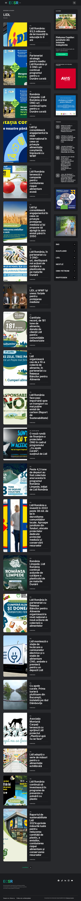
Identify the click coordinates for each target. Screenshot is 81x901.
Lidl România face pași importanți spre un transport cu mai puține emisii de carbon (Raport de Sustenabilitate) (39, 406)
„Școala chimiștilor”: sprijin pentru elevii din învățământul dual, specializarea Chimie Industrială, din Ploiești (68, 149)
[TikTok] (62, 880)
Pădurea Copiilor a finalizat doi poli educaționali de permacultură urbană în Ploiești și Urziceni (68, 128)
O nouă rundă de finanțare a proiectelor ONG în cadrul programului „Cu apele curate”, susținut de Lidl (38, 443)
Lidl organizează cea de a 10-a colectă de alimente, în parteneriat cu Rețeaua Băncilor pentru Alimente (39, 368)
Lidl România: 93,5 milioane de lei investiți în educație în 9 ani (39, 34)
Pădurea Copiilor (70, 898)
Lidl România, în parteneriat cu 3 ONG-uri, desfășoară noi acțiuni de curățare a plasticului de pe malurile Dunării (39, 263)
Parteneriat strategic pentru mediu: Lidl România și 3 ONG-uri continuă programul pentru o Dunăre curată (39, 67)
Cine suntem (61, 54)
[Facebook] (58, 880)
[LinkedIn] (65, 880)
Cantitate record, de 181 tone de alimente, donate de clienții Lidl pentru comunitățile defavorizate (37, 329)
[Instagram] (68, 880)
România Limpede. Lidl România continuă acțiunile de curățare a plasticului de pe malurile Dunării (37, 573)
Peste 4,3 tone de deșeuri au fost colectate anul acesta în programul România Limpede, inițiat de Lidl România (39, 479)
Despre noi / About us (9, 898)
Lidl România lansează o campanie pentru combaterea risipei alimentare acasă (37, 181)
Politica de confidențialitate (24, 898)
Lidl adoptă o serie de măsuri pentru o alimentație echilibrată (38, 760)
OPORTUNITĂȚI (35, 430)
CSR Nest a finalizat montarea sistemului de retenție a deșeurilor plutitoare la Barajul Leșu (68, 139)
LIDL (31, 25)
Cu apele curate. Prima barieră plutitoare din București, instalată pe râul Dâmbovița (39, 694)
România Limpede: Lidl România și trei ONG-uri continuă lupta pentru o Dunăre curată (38, 103)
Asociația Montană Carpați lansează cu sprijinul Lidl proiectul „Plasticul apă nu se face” (37, 728)
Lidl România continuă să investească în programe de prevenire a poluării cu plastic (38, 790)
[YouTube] (72, 880)
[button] (6, 2)
